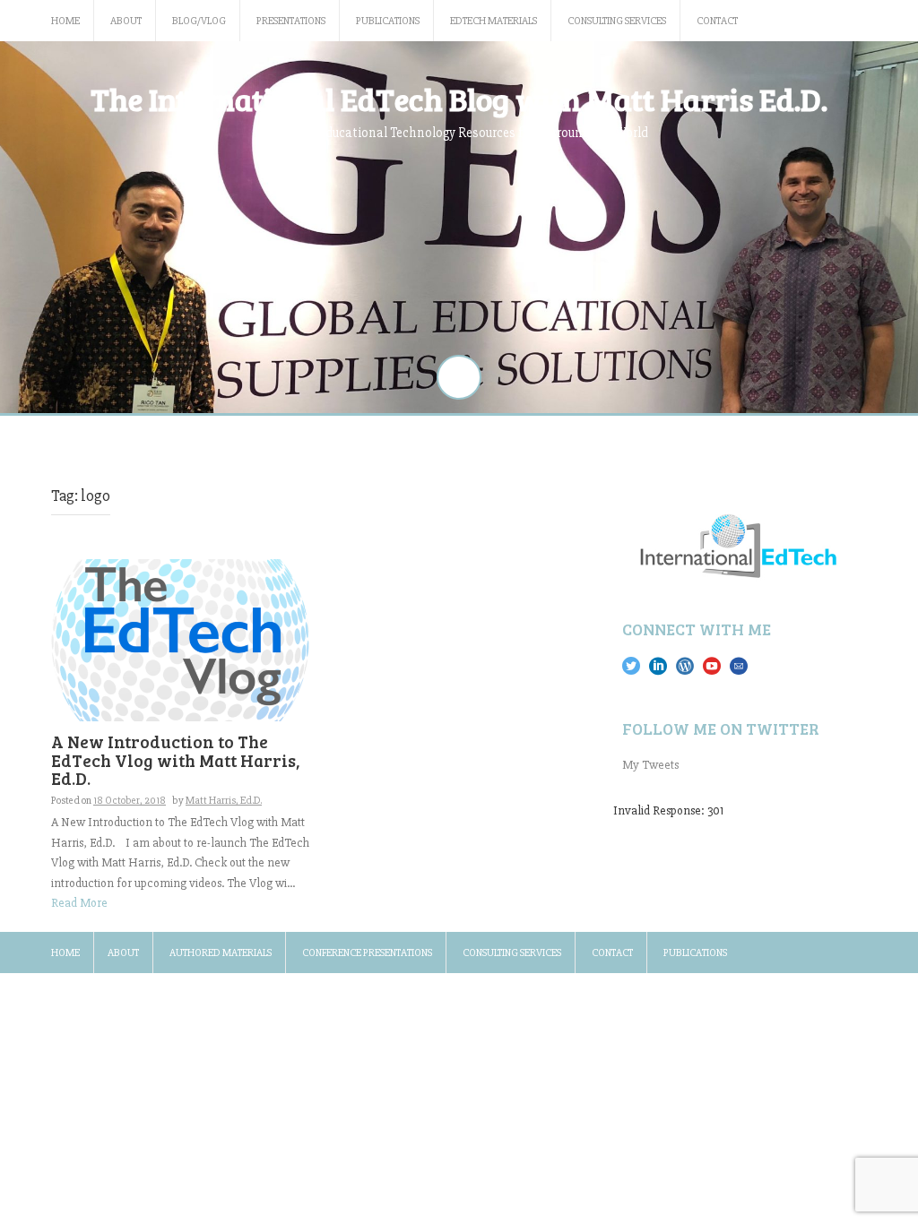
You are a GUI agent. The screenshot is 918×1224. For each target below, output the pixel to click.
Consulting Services (616, 21)
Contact (717, 21)
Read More (79, 902)
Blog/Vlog (199, 21)
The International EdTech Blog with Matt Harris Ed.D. (459, 98)
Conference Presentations (367, 953)
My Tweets (650, 764)
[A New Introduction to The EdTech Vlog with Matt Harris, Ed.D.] (180, 639)
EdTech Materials (493, 21)
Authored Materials (220, 953)
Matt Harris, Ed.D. (224, 800)
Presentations (290, 21)
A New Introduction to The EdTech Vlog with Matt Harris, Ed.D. (175, 760)
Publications (388, 21)
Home (65, 21)
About (126, 21)
